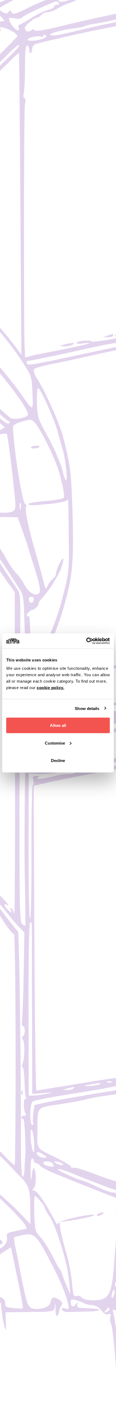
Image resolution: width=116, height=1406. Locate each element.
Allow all (58, 725)
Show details (87, 708)
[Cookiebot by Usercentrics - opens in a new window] (86, 641)
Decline (58, 760)
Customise (55, 743)
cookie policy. (50, 687)
